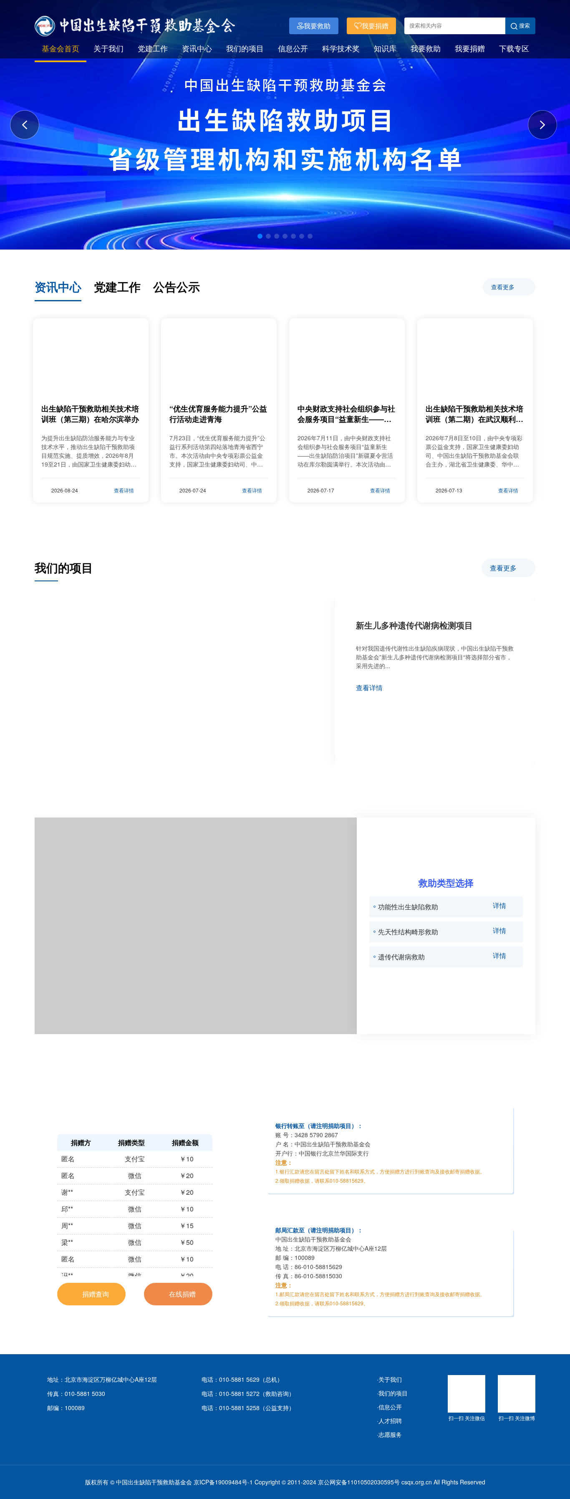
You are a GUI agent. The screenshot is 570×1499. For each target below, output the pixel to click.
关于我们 (108, 48)
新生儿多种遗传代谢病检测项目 (414, 625)
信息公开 (293, 48)
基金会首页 (60, 48)
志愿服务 (390, 1434)
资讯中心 (197, 48)
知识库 (385, 48)
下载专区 (514, 48)
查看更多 (503, 287)
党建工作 (153, 48)
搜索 (523, 26)
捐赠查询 (95, 1294)
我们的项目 (245, 48)
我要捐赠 (470, 48)
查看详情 (369, 687)
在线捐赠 (181, 1294)
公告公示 (176, 286)
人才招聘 (390, 1420)
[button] (259, 236)
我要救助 (426, 48)
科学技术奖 (341, 48)
